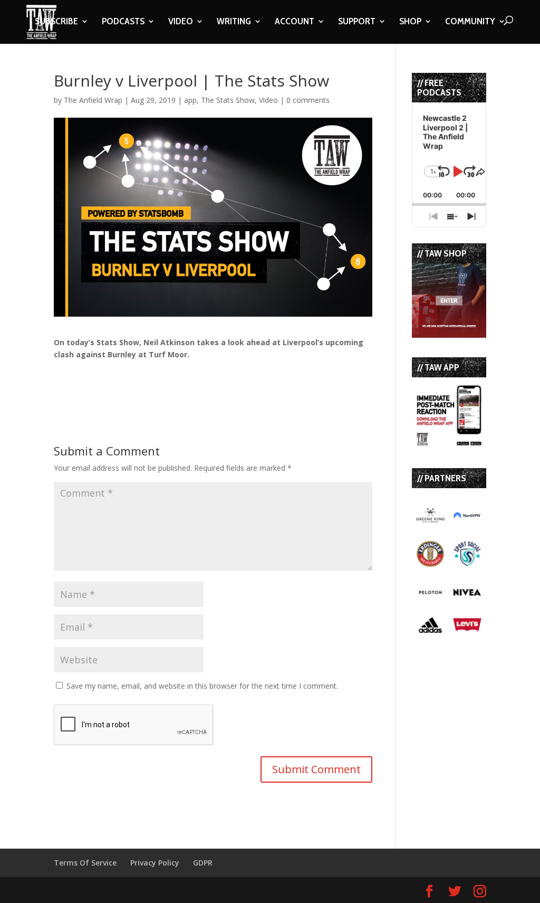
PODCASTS (123, 22)
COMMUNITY (470, 22)
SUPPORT (356, 22)
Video (268, 100)
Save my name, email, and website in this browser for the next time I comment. (202, 686)
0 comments (308, 100)
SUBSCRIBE (56, 22)
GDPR (203, 863)
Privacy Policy (154, 863)
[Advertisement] (177, 377)
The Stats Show (228, 100)
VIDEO (180, 22)
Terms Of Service (85, 863)
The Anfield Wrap (93, 100)
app (190, 100)
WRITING (234, 22)
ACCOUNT (294, 22)
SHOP (410, 22)
